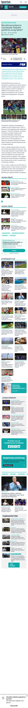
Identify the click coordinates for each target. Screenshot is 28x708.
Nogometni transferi (18, 233)
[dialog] (14, 701)
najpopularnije (10, 516)
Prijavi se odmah (8, 465)
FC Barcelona (6, 233)
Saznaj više (14, 706)
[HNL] (14, 388)
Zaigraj (14, 250)
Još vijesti (12, 565)
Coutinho (12, 235)
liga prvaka (21, 474)
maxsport (5, 474)
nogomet (4, 235)
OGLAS (14, 15)
